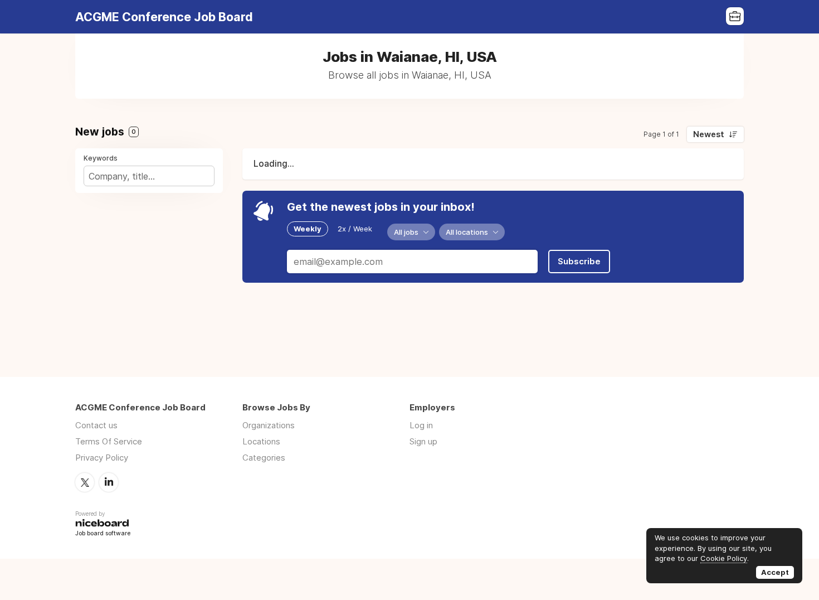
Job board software (102, 534)
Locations (261, 441)
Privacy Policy (101, 457)
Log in (421, 425)
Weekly (307, 228)
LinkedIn (108, 482)
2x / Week (355, 228)
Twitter (84, 482)
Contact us (96, 425)
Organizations (268, 425)
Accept (775, 572)
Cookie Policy (723, 558)
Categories (263, 457)
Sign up (423, 441)
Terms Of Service (108, 441)
